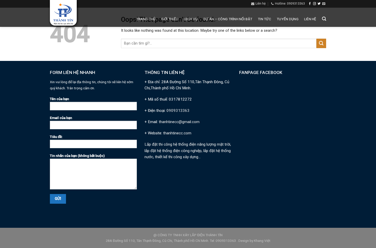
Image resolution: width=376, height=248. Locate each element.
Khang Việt (262, 241)
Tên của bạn (59, 99)
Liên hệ (310, 19)
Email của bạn (61, 118)
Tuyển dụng (287, 19)
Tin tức (264, 19)
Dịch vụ (191, 19)
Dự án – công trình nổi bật (227, 19)
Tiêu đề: (56, 137)
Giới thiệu (169, 19)
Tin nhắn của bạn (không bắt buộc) (77, 156)
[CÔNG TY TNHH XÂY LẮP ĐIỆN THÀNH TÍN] (63, 14)
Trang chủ (146, 19)
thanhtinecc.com (177, 133)
